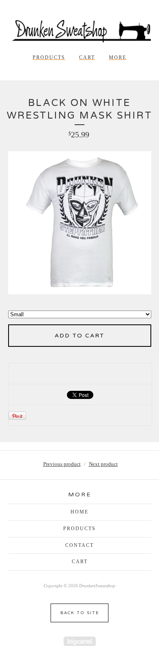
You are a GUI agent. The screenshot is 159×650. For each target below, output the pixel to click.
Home (79, 512)
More (117, 57)
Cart (87, 57)
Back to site (79, 612)
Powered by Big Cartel (80, 641)
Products (49, 57)
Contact (79, 545)
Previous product (62, 464)
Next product (103, 464)
